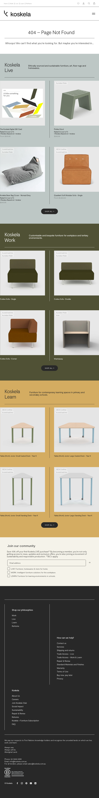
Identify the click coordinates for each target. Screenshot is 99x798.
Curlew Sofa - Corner (8, 359)
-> (89, 562)
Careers (15, 699)
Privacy (60, 678)
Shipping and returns (65, 650)
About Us (16, 696)
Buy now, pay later (64, 675)
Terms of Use (62, 671)
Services (60, 647)
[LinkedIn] (35, 783)
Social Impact (17, 706)
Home (6, 3)
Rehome (15, 717)
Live (16, 3)
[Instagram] (22, 783)
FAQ (13, 724)
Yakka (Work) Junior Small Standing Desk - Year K (19, 515)
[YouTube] (31, 783)
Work (11, 3)
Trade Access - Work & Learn (69, 657)
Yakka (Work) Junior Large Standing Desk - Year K (73, 515)
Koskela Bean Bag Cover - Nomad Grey (15, 195)
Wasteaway (58, 359)
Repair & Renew (63, 661)
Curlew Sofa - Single (8, 299)
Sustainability (17, 710)
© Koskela (8, 783)
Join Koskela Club (19, 703)
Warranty (61, 668)
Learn (22, 3)
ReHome (29, 3)
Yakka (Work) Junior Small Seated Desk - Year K (18, 456)
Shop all (49, 211)
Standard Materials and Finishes (70, 664)
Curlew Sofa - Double (62, 299)
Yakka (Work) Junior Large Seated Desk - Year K (72, 456)
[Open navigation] (93, 14)
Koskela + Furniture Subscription (25, 720)
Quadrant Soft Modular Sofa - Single (68, 195)
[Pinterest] (26, 783)
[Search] (89, 3)
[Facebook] (17, 783)
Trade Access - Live (65, 654)
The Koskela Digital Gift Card (11, 129)
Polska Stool (59, 129)
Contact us (61, 643)
